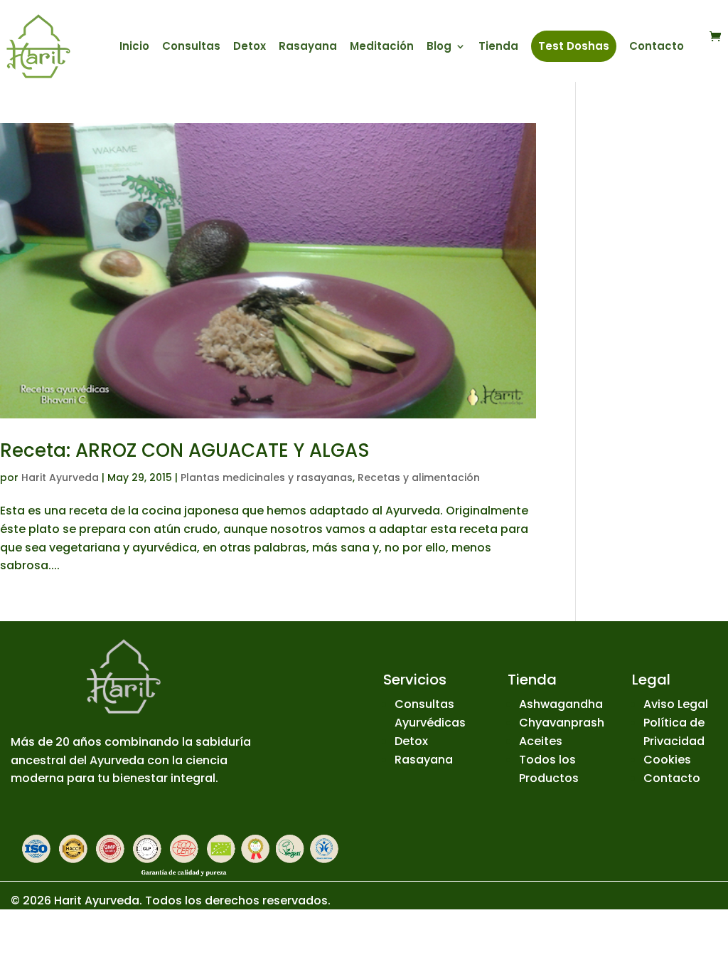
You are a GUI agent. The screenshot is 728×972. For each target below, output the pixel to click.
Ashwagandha (561, 704)
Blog (439, 47)
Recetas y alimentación (419, 477)
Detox (249, 47)
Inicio (134, 47)
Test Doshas (573, 45)
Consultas (191, 47)
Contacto (656, 47)
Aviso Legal (675, 704)
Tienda (498, 47)
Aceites (540, 741)
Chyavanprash (561, 722)
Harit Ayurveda (60, 477)
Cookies (667, 759)
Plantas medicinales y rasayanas (267, 477)
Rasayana (308, 47)
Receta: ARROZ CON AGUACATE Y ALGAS (185, 450)
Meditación (382, 47)
